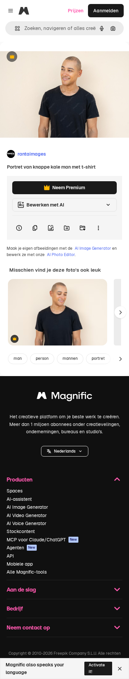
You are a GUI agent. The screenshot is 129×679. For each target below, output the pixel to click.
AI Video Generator (27, 515)
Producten (19, 479)
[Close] (119, 669)
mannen (70, 358)
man (18, 358)
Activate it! (97, 668)
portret (98, 358)
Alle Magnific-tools (27, 572)
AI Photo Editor (61, 254)
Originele (43, 57)
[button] (64, 451)
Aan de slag (21, 589)
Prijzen (75, 11)
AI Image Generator (93, 248)
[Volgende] (120, 312)
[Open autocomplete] (15, 28)
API (10, 556)
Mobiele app (20, 564)
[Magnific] (64, 397)
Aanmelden (105, 11)
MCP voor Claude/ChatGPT (42, 540)
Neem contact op (28, 627)
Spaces (14, 491)
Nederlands (64, 451)
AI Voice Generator (26, 523)
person (42, 358)
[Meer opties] (98, 227)
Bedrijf (15, 608)
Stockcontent (21, 531)
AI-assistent (19, 499)
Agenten (21, 548)
